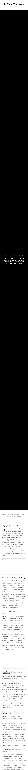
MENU (14, 8)
